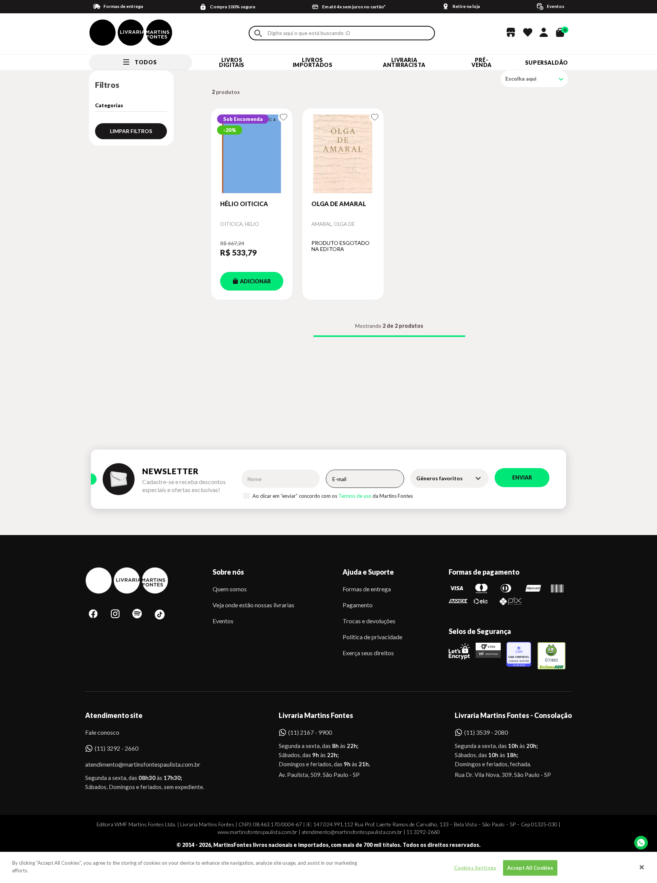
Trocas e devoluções (369, 620)
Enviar (522, 477)
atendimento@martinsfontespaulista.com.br (136, 764)
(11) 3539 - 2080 (486, 732)
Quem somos (230, 588)
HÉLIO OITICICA (244, 203)
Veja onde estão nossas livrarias (253, 604)
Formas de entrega (367, 588)
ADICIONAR (255, 281)
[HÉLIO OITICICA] (251, 154)
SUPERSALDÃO (546, 62)
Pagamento (358, 604)
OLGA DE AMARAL (338, 203)
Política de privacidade (372, 636)
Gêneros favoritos (439, 478)
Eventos (223, 620)
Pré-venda (481, 62)
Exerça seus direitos (368, 652)
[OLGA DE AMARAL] (343, 154)
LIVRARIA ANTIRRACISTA (404, 62)
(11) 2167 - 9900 (310, 732)
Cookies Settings (475, 868)
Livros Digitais (231, 62)
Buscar (258, 33)
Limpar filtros (131, 131)
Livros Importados (313, 62)
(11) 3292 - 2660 (116, 748)
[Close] (642, 867)
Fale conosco (102, 732)
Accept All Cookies (530, 868)
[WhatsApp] (641, 843)
